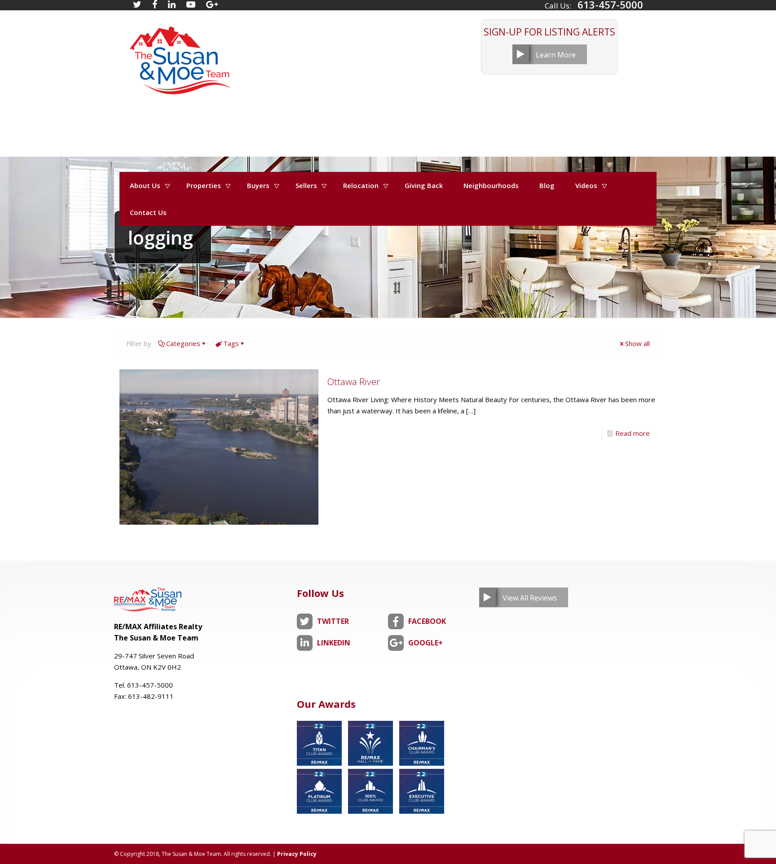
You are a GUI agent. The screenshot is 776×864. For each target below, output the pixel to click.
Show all (637, 343)
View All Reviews (530, 598)
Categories (183, 343)
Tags (231, 343)
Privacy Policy (297, 854)
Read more (632, 433)
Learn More (556, 55)
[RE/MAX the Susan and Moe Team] (179, 56)
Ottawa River (353, 381)
